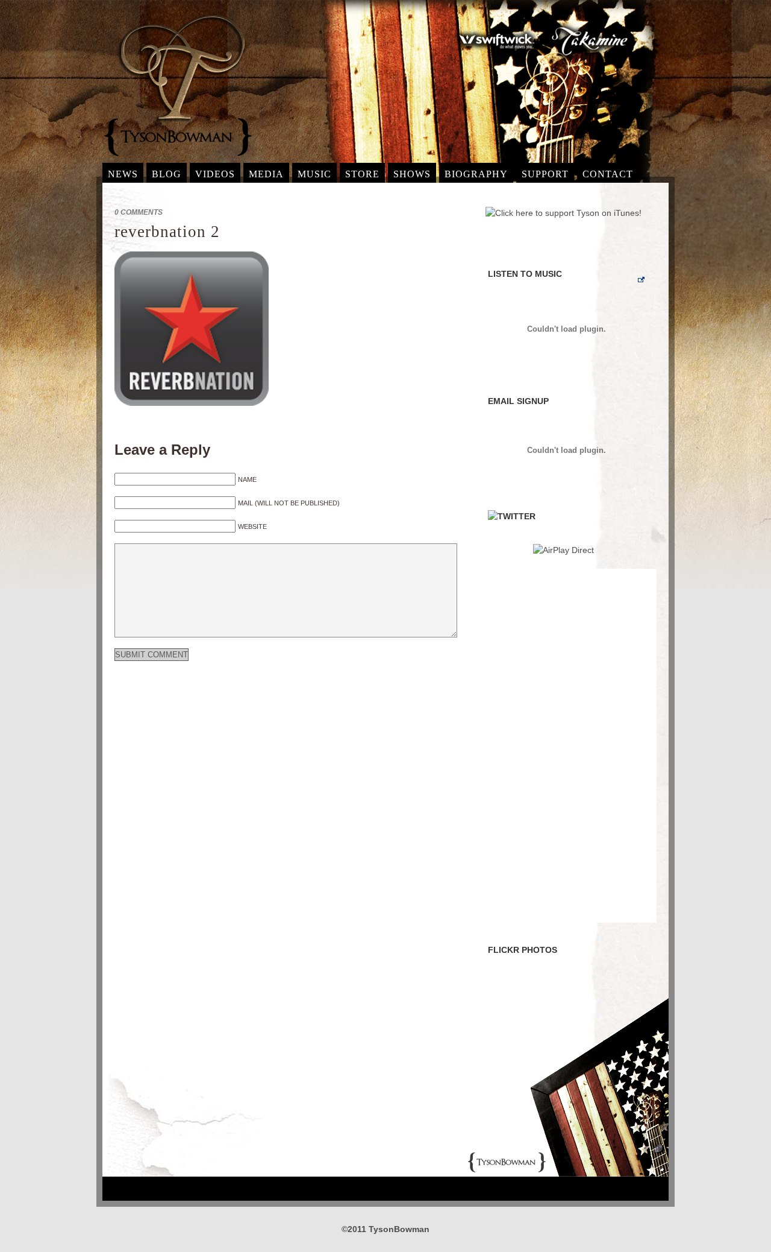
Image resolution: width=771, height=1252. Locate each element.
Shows (412, 174)
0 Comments (138, 212)
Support (545, 174)
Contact (607, 174)
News (123, 174)
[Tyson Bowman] (177, 160)
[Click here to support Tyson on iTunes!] (563, 213)
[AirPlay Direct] (563, 550)
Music (314, 174)
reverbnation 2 (167, 232)
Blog (166, 174)
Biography (476, 174)
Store (362, 174)
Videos (215, 174)
